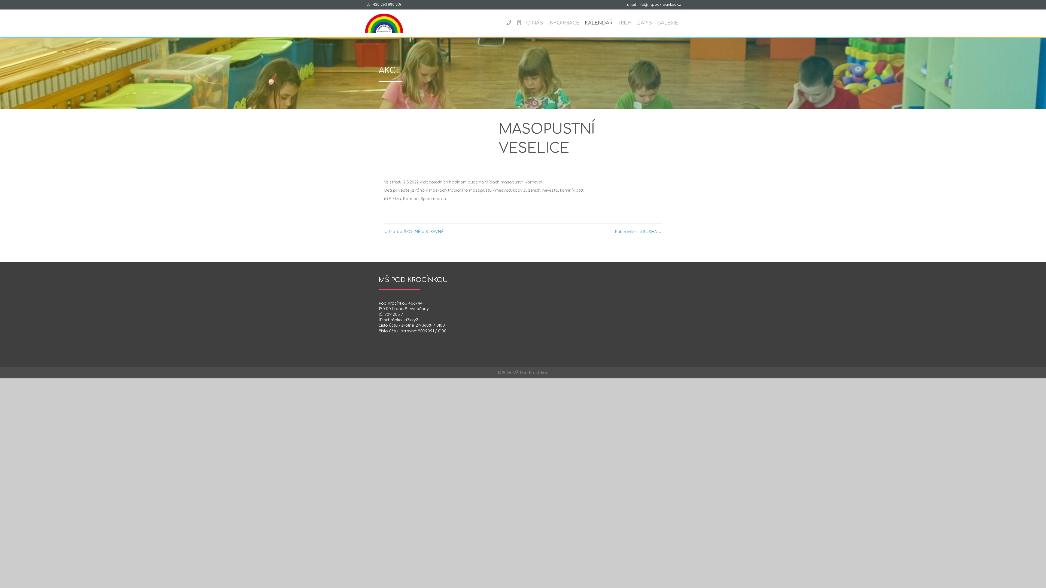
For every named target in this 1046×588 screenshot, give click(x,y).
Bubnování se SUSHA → (638, 232)
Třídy (625, 23)
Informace (563, 23)
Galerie (667, 23)
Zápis (644, 23)
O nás (534, 23)
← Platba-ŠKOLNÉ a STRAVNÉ (414, 232)
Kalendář (598, 23)
